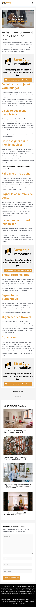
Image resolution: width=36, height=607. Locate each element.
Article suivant (18, 396)
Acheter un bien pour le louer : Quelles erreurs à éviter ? (15, 431)
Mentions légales (29, 601)
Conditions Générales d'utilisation (15, 601)
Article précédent (18, 391)
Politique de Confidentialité (18, 603)
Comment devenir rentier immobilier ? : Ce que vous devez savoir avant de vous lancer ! (17, 485)
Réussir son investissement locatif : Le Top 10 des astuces (17, 513)
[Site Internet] (17, 571)
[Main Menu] (32, 3)
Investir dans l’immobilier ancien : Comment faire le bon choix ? (16, 458)
